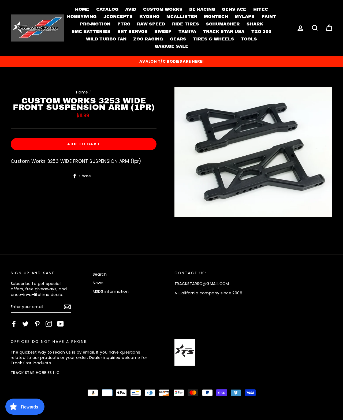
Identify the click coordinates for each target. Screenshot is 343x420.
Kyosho (149, 16)
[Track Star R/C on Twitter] (25, 324)
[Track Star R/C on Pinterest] (37, 324)
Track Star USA (223, 31)
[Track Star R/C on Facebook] (14, 324)
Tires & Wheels (213, 39)
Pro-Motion (95, 24)
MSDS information (111, 291)
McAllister (181, 16)
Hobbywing (81, 16)
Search (100, 274)
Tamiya (187, 31)
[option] (171, 61)
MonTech (216, 16)
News (98, 283)
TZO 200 (261, 31)
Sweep (163, 31)
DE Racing (202, 9)
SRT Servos (132, 31)
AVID (130, 9)
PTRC (123, 24)
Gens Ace (234, 9)
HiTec (260, 9)
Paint (269, 16)
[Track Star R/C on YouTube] (60, 324)
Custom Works (162, 9)
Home (82, 9)
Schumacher (223, 24)
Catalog (107, 9)
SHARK (255, 24)
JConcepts (118, 16)
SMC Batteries (91, 31)
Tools (249, 39)
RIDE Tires (185, 24)
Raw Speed (151, 24)
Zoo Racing (148, 39)
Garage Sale (171, 46)
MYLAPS (245, 16)
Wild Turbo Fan (106, 39)
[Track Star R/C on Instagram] (49, 324)
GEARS (178, 39)
